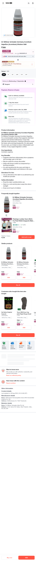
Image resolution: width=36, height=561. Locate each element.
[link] (9, 3)
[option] (4, 74)
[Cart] (32, 3)
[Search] (28, 3)
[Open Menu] (3, 3)
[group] (18, 23)
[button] (18, 56)
